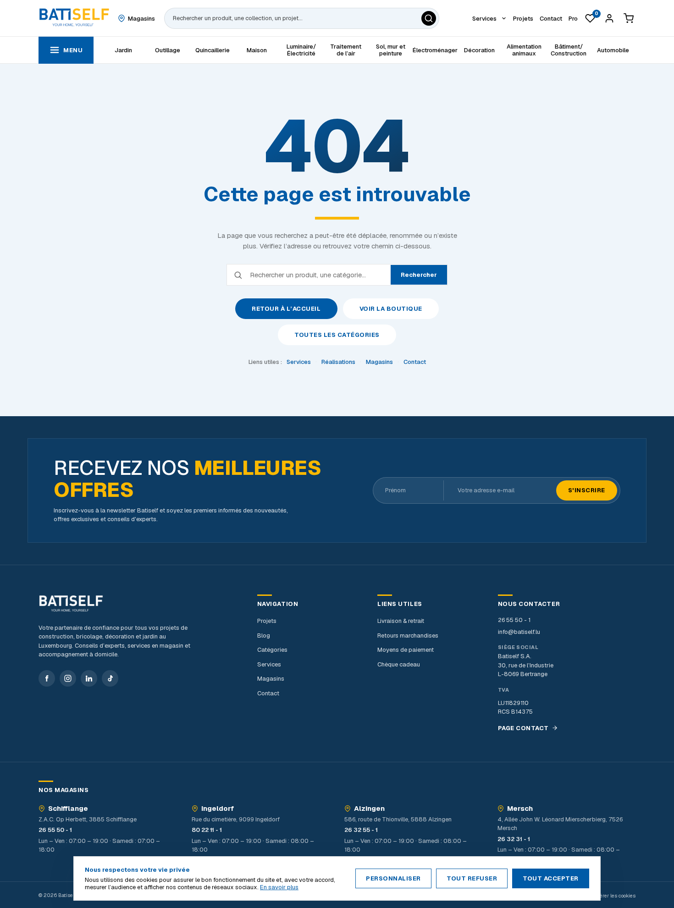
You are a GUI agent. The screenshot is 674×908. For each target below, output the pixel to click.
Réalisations (338, 362)
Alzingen (369, 808)
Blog (263, 635)
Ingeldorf (217, 808)
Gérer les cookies (615, 895)
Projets (266, 621)
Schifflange (68, 808)
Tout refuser (472, 878)
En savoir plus (279, 887)
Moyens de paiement (405, 650)
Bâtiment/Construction (568, 50)
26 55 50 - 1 (514, 620)
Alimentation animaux (524, 50)
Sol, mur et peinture (390, 50)
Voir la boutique (390, 309)
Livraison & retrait (400, 621)
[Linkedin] (89, 678)
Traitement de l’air (345, 50)
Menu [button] (73, 50)
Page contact (523, 728)
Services (299, 362)
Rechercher (419, 275)
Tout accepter (551, 878)
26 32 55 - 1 (361, 830)
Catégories (272, 650)
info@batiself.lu (519, 632)
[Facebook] (47, 678)
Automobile (613, 50)
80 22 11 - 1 (207, 830)
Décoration (479, 50)
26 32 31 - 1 (513, 839)
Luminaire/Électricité (301, 50)
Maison (257, 50)
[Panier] (628, 18)
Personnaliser (393, 878)
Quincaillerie (212, 50)
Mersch (520, 808)
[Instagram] (68, 678)
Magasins (379, 362)
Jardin (123, 50)
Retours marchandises (407, 635)
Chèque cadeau (398, 664)
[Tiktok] (110, 678)
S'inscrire (586, 490)
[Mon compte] (609, 18)
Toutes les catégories (337, 335)
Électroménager (435, 50)
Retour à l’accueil (286, 309)
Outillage (167, 50)
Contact (414, 362)
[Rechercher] (428, 18)
